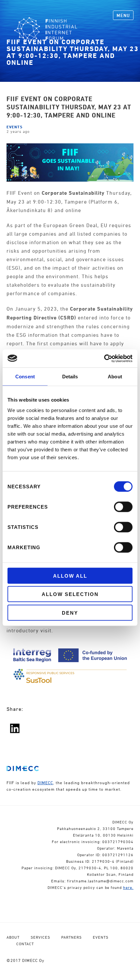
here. (128, 887)
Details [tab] (70, 376)
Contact (25, 943)
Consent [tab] (25, 376)
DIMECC (45, 782)
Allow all (70, 575)
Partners (71, 937)
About (13, 937)
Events (14, 126)
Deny (70, 612)
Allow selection (70, 594)
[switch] (123, 506)
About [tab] (115, 376)
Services (40, 937)
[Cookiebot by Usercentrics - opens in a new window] (104, 358)
